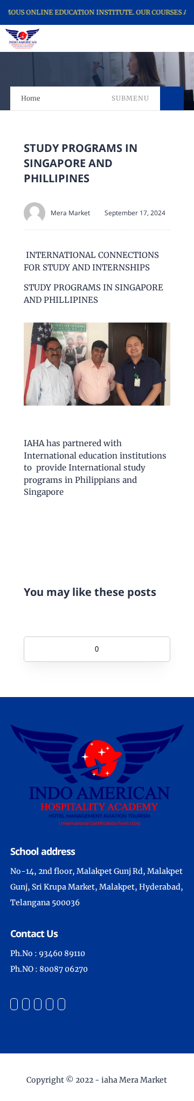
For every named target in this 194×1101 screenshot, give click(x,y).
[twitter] (26, 1004)
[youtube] (61, 1004)
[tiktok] (49, 1004)
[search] (167, 38)
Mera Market (70, 212)
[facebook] (14, 1004)
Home (30, 98)
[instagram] (37, 1004)
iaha (109, 1080)
